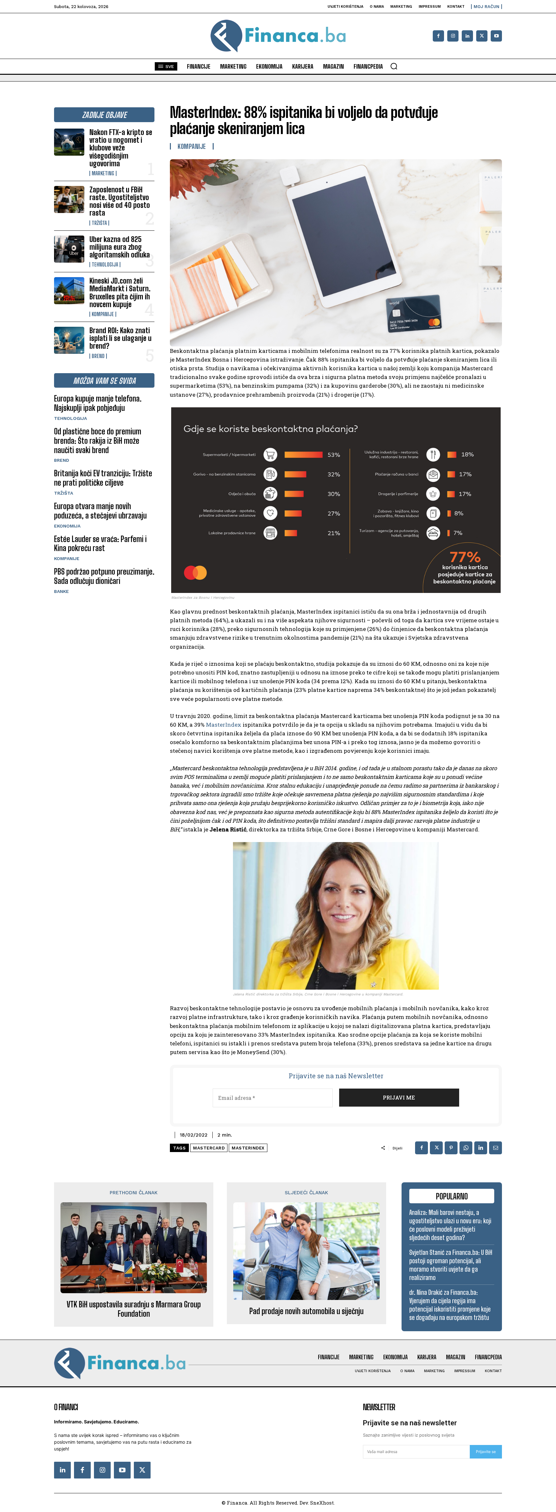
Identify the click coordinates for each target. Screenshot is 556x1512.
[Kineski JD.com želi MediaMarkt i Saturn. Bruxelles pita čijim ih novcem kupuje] (69, 290)
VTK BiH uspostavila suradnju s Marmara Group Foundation (134, 1309)
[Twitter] (142, 1470)
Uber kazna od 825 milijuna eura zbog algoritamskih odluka (119, 247)
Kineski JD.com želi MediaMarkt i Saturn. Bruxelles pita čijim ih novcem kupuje (120, 292)
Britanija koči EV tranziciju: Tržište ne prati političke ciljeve (103, 478)
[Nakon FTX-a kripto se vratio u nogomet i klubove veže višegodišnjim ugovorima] (69, 142)
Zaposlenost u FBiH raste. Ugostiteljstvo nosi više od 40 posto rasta (119, 201)
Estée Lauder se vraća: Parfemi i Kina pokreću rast (100, 543)
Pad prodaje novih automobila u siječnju (306, 1311)
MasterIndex (223, 724)
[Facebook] (438, 36)
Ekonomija (67, 526)
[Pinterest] (451, 1147)
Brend (98, 356)
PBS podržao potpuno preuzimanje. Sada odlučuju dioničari (104, 576)
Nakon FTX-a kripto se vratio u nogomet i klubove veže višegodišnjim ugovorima (120, 148)
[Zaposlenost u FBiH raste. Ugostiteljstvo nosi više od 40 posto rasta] (69, 199)
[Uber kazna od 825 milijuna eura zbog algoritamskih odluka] (69, 249)
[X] (481, 36)
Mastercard (209, 1148)
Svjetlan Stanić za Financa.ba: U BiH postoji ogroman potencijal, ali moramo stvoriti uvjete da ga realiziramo (450, 1264)
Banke (61, 591)
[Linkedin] (467, 36)
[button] (394, 66)
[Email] (495, 1147)
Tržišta (99, 223)
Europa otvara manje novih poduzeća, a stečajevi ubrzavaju (100, 510)
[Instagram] (453, 36)
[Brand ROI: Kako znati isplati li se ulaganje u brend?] (69, 340)
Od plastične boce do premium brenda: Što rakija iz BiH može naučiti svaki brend (97, 441)
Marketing (103, 173)
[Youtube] (496, 36)
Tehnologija (105, 264)
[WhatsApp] (465, 1147)
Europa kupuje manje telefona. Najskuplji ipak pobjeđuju (98, 403)
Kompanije (103, 314)
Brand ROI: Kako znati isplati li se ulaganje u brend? (120, 338)
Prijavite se (486, 1451)
